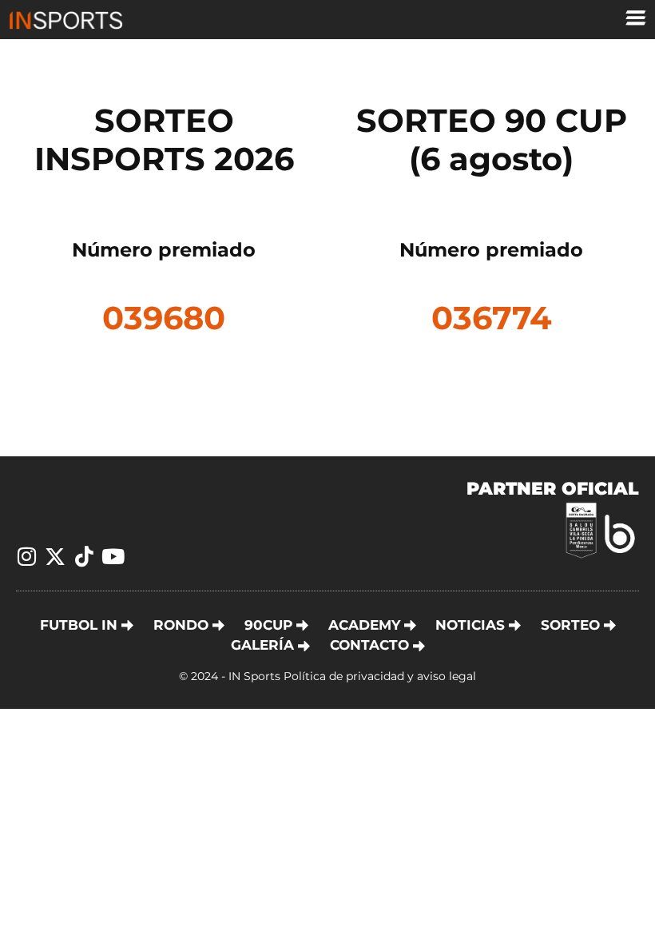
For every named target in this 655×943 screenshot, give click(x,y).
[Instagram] (26, 556)
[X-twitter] (55, 556)
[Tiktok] (83, 556)
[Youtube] (112, 556)
